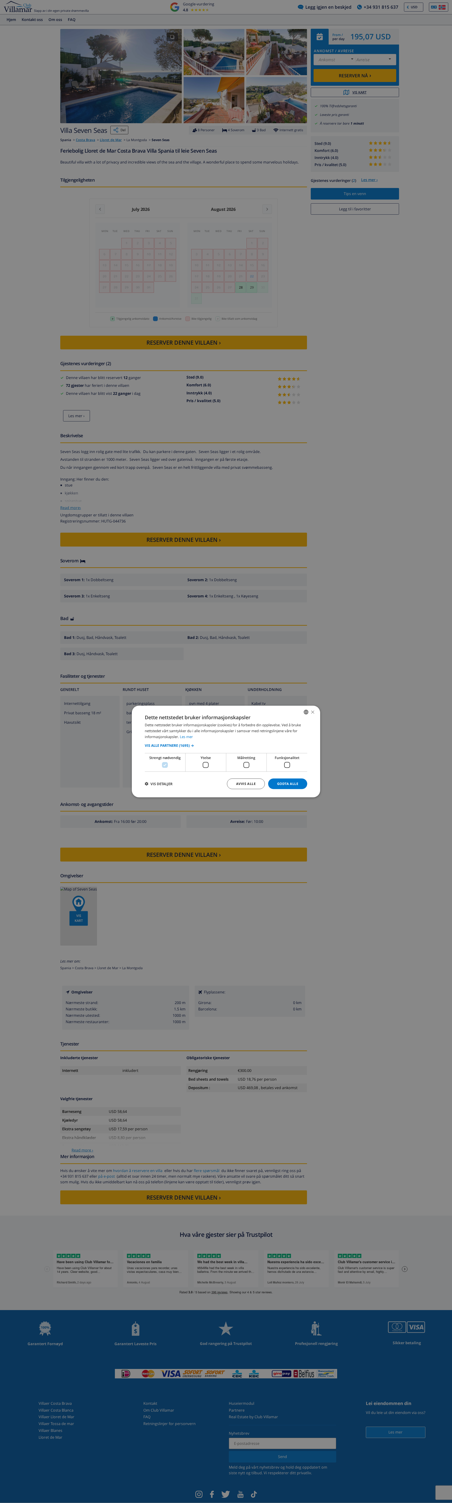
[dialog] (226, 751)
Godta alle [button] (287, 783)
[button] (226, 745)
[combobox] (306, 712)
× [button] (312, 712)
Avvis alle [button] (246, 783)
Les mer (186, 736)
